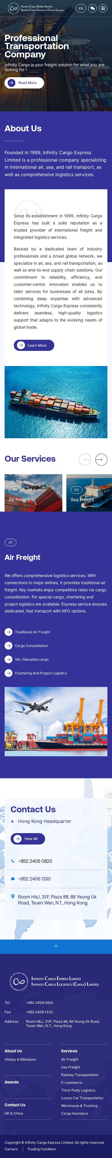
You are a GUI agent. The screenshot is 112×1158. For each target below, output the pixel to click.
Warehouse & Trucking (79, 1105)
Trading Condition (41, 1149)
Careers (12, 1149)
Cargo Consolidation (31, 646)
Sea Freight (70, 1067)
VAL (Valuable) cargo (32, 659)
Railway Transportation (80, 1075)
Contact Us (15, 1105)
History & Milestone (20, 1059)
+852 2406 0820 (35, 861)
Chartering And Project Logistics (41, 673)
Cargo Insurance (74, 1113)
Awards (12, 1082)
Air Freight (69, 1059)
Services (69, 1051)
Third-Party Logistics (78, 1090)
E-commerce (71, 1082)
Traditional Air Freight (32, 632)
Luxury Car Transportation (82, 1098)
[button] (101, 460)
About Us (13, 1051)
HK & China (14, 1113)
